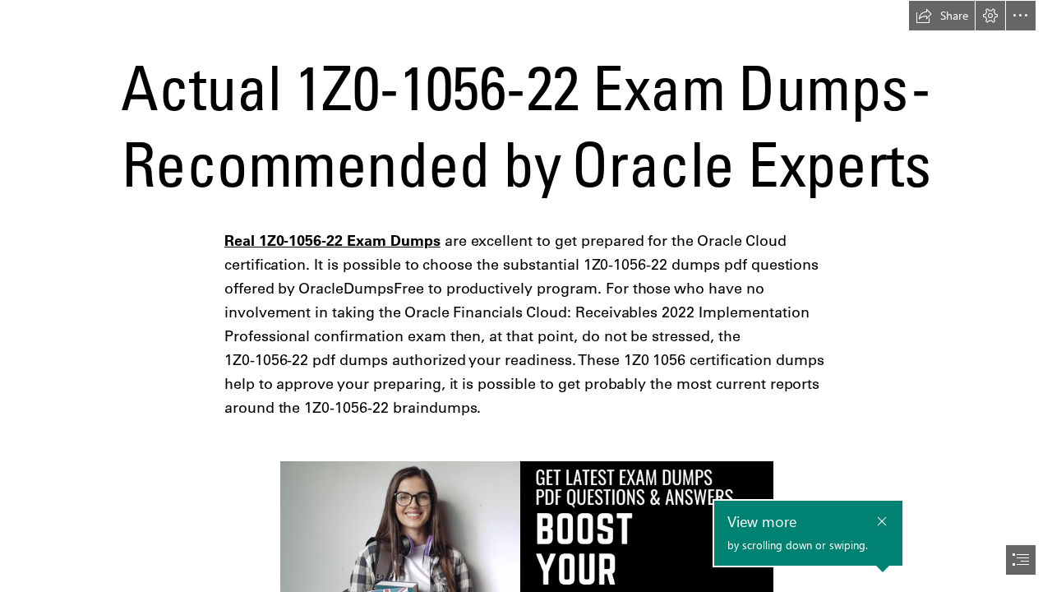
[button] (942, 15)
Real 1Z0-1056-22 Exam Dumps (332, 240)
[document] (526, 296)
